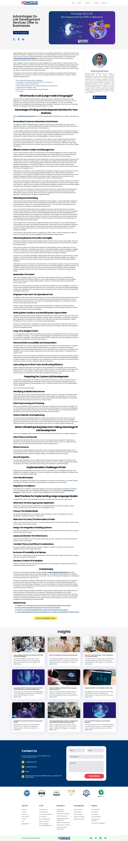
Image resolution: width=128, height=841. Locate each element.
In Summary (20, 91)
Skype (27, 771)
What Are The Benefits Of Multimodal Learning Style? (63, 655)
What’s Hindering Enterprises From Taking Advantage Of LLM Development (37, 86)
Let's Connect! (100, 97)
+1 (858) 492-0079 (31, 762)
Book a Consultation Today (45, 618)
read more (17, 664)
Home (73, 3)
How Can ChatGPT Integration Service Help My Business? (97, 721)
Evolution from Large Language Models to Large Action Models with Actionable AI (42, 610)
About (79, 3)
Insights (96, 3)
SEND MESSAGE (94, 776)
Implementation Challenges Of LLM (26, 87)
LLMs (20, 592)
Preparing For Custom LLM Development (28, 84)
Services (87, 3)
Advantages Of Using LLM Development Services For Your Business (35, 82)
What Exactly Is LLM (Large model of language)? (29, 80)
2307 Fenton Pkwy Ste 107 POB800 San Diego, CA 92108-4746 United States (43, 776)
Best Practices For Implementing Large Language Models (32, 89)
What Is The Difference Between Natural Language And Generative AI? (63, 688)
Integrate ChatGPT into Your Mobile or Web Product (99, 688)
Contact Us (104, 3)
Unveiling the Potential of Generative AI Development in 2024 (28, 721)
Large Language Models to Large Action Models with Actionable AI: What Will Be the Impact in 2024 (48, 612)
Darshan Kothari (103, 71)
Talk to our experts (20, 33)
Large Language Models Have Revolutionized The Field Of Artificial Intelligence (28, 655)
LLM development (72, 383)
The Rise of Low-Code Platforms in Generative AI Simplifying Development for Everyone (43, 605)
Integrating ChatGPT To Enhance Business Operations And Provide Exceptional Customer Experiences (28, 688)
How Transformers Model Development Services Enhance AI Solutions (38, 608)
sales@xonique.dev (31, 767)
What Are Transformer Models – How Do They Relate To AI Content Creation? (99, 655)
